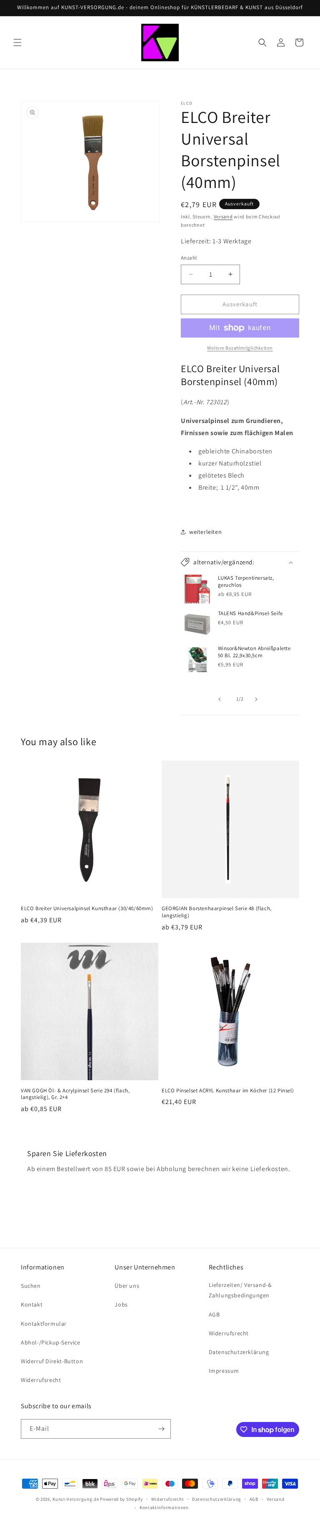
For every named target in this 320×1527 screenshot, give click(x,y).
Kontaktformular (44, 1323)
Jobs (121, 1304)
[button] (17, 42)
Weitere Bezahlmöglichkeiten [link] (240, 348)
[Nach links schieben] (221, 699)
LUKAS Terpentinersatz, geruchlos (246, 581)
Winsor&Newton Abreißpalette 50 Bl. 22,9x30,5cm (254, 652)
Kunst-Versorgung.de (75, 1499)
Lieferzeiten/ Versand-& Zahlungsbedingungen (240, 1290)
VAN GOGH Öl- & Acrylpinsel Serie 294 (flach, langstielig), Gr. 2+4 (75, 1094)
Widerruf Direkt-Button (52, 1361)
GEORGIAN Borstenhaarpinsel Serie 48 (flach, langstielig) (217, 912)
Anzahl (189, 257)
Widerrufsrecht (41, 1380)
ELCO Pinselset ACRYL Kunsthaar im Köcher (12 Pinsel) (228, 1090)
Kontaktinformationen (164, 1507)
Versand (223, 216)
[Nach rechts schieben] (258, 699)
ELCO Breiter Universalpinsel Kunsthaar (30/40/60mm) (87, 908)
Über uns (127, 1285)
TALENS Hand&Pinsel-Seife (250, 613)
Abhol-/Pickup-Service (50, 1342)
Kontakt (31, 1304)
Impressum (224, 1370)
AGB (214, 1314)
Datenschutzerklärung (239, 1352)
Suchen (31, 1285)
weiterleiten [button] (205, 532)
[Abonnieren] (161, 1429)
